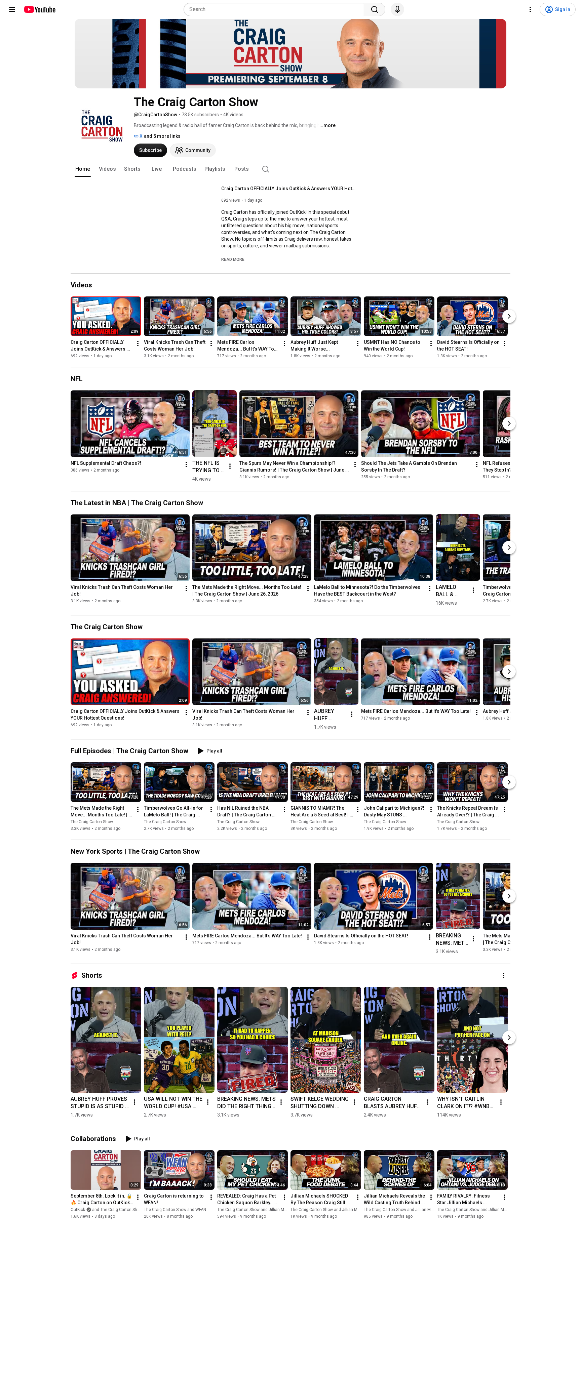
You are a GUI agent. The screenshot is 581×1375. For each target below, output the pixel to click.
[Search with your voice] (397, 9)
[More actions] (138, 343)
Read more (232, 259)
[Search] (374, 9)
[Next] (509, 316)
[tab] (83, 169)
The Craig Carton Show (92, 821)
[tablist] (290, 169)
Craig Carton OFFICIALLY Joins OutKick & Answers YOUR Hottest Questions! (288, 188)
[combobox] (275, 9)
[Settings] (530, 9)
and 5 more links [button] (162, 136)
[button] (232, 259)
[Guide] (12, 9)
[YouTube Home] (39, 9)
